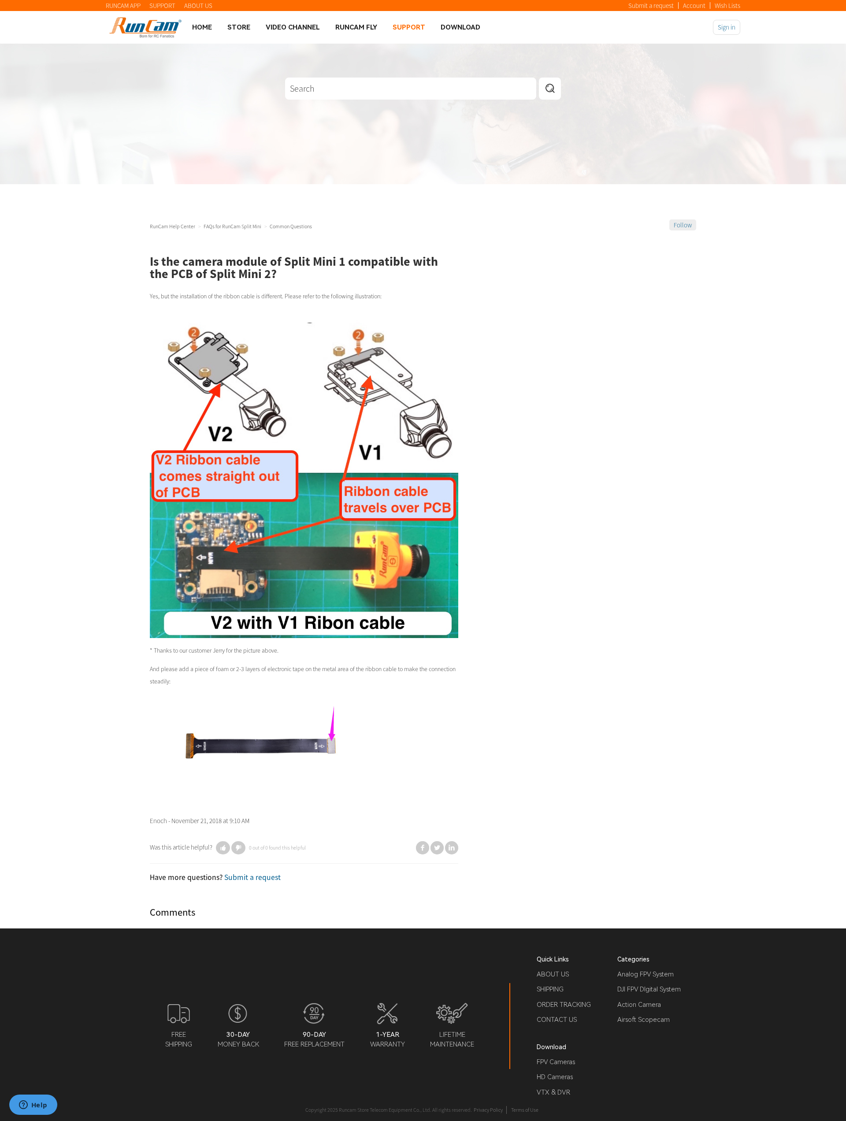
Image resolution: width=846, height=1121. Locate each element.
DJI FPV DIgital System (649, 989)
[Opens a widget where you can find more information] (33, 1106)
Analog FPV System (645, 974)
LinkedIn (451, 847)
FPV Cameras (556, 1062)
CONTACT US (557, 1020)
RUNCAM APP (123, 5)
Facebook (422, 847)
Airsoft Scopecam (643, 1020)
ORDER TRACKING (564, 1005)
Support (409, 27)
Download (460, 27)
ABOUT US (198, 5)
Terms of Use (524, 1109)
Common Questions (291, 226)
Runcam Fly (356, 27)
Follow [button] (683, 225)
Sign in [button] (726, 27)
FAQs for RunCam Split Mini (232, 226)
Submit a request (651, 5)
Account (694, 5)
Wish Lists (727, 5)
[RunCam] (145, 27)
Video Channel (293, 27)
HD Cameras (555, 1077)
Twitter (437, 847)
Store (238, 27)
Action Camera (639, 1005)
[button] (223, 847)
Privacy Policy (488, 1109)
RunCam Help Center (172, 226)
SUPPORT (162, 5)
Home (202, 27)
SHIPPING (550, 989)
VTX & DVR (553, 1092)
